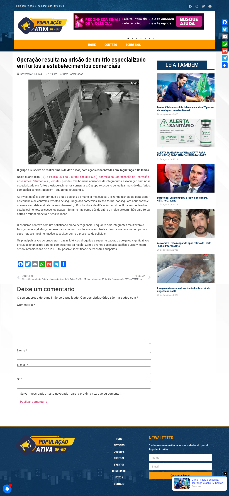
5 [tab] (145, 38)
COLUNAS (119, 451)
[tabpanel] (141, 21)
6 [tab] (149, 38)
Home (119, 438)
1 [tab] (128, 38)
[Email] (224, 36)
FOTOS (119, 477)
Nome (22, 350)
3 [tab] (136, 38)
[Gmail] (224, 50)
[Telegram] (224, 58)
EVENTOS (119, 464)
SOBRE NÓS (133, 44)
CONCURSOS (119, 471)
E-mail (22, 364)
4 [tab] (141, 38)
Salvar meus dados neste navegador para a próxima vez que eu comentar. (70, 393)
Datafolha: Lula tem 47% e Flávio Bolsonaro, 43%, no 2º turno (182, 199)
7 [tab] (154, 38)
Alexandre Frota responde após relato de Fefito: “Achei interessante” (184, 244)
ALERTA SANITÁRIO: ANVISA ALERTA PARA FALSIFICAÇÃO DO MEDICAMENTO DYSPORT (181, 154)
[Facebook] (224, 22)
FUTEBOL (119, 458)
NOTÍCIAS (119, 445)
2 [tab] (132, 38)
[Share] (224, 65)
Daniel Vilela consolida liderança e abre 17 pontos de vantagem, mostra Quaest (185, 109)
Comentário (26, 304)
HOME (92, 44)
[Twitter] (224, 29)
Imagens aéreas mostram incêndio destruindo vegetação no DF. (183, 289)
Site (19, 379)
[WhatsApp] (224, 43)
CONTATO (110, 44)
